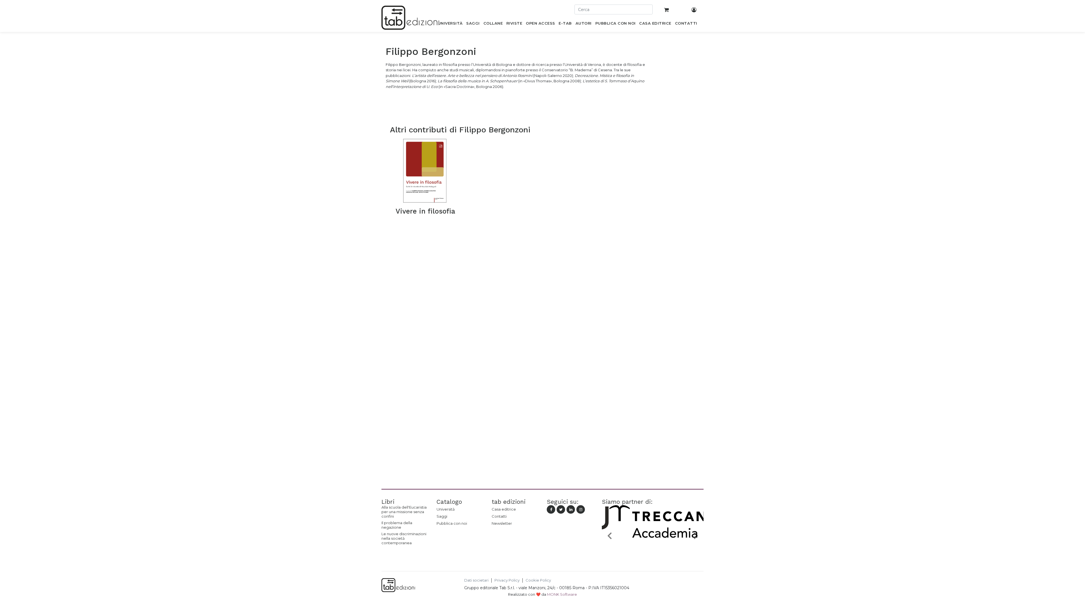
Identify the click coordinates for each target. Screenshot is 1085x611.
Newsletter (502, 523)
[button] (609, 535)
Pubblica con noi (452, 523)
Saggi (442, 516)
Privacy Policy (507, 580)
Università (446, 509)
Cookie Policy (538, 580)
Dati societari (476, 580)
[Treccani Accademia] (652, 549)
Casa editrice (504, 509)
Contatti (499, 516)
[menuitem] (450, 24)
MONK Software (562, 594)
